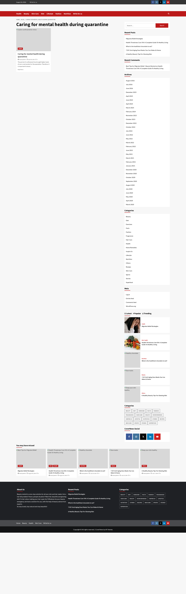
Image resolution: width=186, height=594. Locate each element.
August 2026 (130, 80)
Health (18, 14)
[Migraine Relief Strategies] (132, 325)
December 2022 (131, 123)
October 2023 (130, 119)
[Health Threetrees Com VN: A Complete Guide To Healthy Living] (132, 342)
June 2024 (129, 100)
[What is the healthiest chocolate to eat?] (131, 353)
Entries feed (130, 298)
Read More (20, 69)
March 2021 (130, 158)
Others (128, 263)
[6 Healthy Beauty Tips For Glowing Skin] (132, 389)
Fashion (58, 14)
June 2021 (129, 150)
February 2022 (131, 146)
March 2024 (130, 108)
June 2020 (129, 193)
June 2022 (129, 135)
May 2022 (129, 139)
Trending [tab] (147, 313)
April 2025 (129, 96)
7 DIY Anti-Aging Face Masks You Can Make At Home (143, 50)
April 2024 (129, 104)
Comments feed (131, 302)
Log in (128, 294)
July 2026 (129, 84)
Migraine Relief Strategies (134, 38)
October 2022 (130, 127)
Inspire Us (129, 251)
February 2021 (131, 162)
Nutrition (67, 14)
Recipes (128, 267)
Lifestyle (50, 14)
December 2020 (131, 170)
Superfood (129, 282)
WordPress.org (131, 306)
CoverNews (99, 529)
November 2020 (131, 173)
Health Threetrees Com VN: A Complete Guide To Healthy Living (147, 42)
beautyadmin (22, 59)
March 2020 (130, 204)
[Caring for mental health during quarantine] (33, 39)
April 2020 (129, 200)
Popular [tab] (137, 313)
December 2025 (131, 92)
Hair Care (129, 240)
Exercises (129, 224)
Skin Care (35, 14)
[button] (168, 13)
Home (18, 523)
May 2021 (129, 154)
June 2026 (129, 88)
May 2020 (129, 197)
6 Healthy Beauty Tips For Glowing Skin (139, 54)
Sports (128, 275)
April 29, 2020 (31, 59)
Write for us (33, 2)
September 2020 (131, 181)
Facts (127, 228)
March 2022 (130, 142)
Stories (128, 278)
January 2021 (130, 166)
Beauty (26, 14)
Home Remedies (131, 247)
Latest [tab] (129, 313)
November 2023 (131, 115)
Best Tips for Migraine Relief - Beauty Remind (141, 66)
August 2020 (130, 185)
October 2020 (130, 177)
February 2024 (131, 111)
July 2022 (129, 131)
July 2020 (129, 189)
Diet (42, 14)
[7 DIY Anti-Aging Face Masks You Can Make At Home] (128, 370)
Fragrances (129, 236)
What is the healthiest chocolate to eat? (139, 46)
